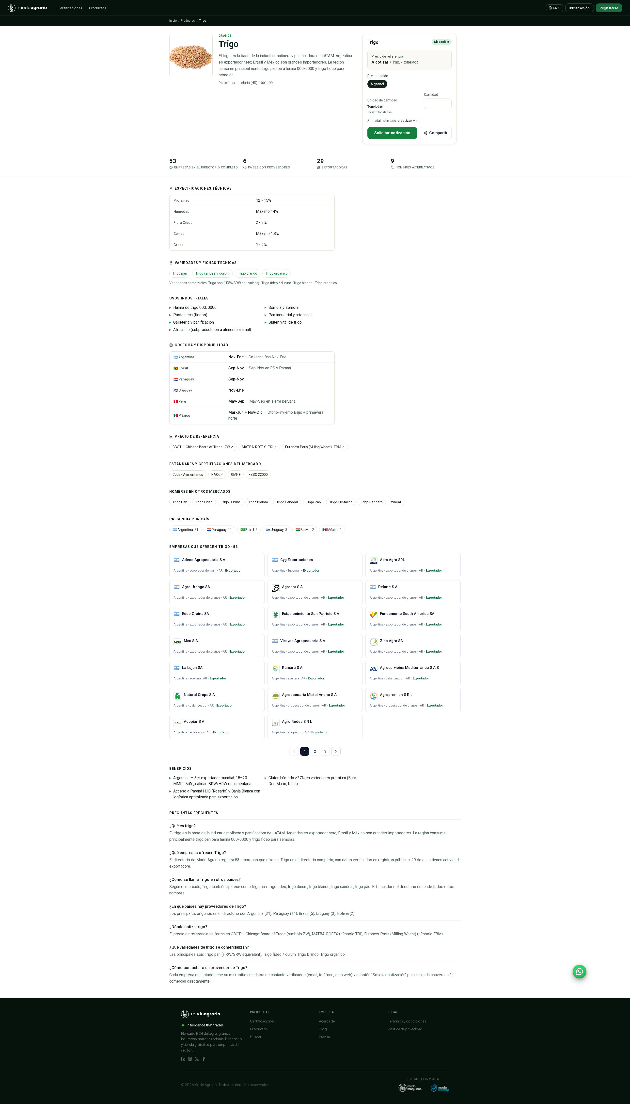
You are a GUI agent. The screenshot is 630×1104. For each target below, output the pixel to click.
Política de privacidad (405, 1029)
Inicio (173, 20)
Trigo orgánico (277, 273)
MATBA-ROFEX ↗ (259, 447)
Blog (323, 1029)
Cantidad (431, 95)
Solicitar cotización (392, 133)
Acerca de (327, 1021)
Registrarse (609, 8)
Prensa (324, 1037)
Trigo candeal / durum (212, 273)
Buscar (255, 1037)
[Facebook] (204, 1059)
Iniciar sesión (579, 8)
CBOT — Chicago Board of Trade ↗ (203, 447)
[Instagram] (190, 1059)
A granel (377, 84)
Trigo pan (180, 273)
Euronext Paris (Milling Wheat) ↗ (315, 447)
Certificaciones (70, 8)
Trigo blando (247, 273)
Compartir (438, 133)
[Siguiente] (336, 751)
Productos (97, 8)
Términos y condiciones (407, 1021)
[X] (197, 1059)
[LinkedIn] (183, 1059)
